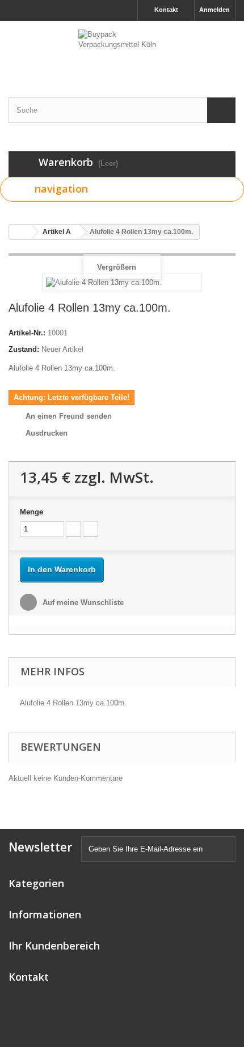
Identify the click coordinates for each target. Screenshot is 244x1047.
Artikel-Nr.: (27, 333)
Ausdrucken (47, 433)
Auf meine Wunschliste (82, 602)
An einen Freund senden (69, 416)
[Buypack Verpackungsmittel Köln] (122, 49)
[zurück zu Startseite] (20, 232)
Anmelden (214, 9)
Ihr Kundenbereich (54, 945)
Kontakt (166, 9)
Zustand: (24, 349)
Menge (31, 512)
